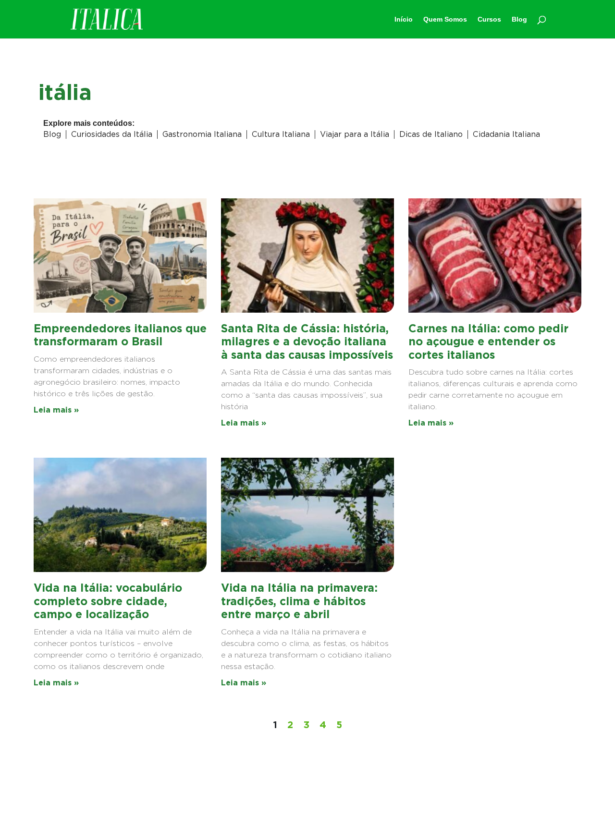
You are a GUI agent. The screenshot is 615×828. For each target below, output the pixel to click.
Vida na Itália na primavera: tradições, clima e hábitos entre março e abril (299, 601)
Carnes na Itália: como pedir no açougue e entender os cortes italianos (488, 342)
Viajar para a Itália (354, 134)
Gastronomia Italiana (202, 134)
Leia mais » (56, 409)
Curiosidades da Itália (111, 134)
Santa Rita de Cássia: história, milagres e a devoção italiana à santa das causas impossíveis (307, 342)
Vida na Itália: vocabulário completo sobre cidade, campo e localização (108, 601)
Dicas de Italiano (431, 134)
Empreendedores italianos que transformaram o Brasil (120, 335)
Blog (52, 134)
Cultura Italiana (281, 134)
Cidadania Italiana (506, 134)
